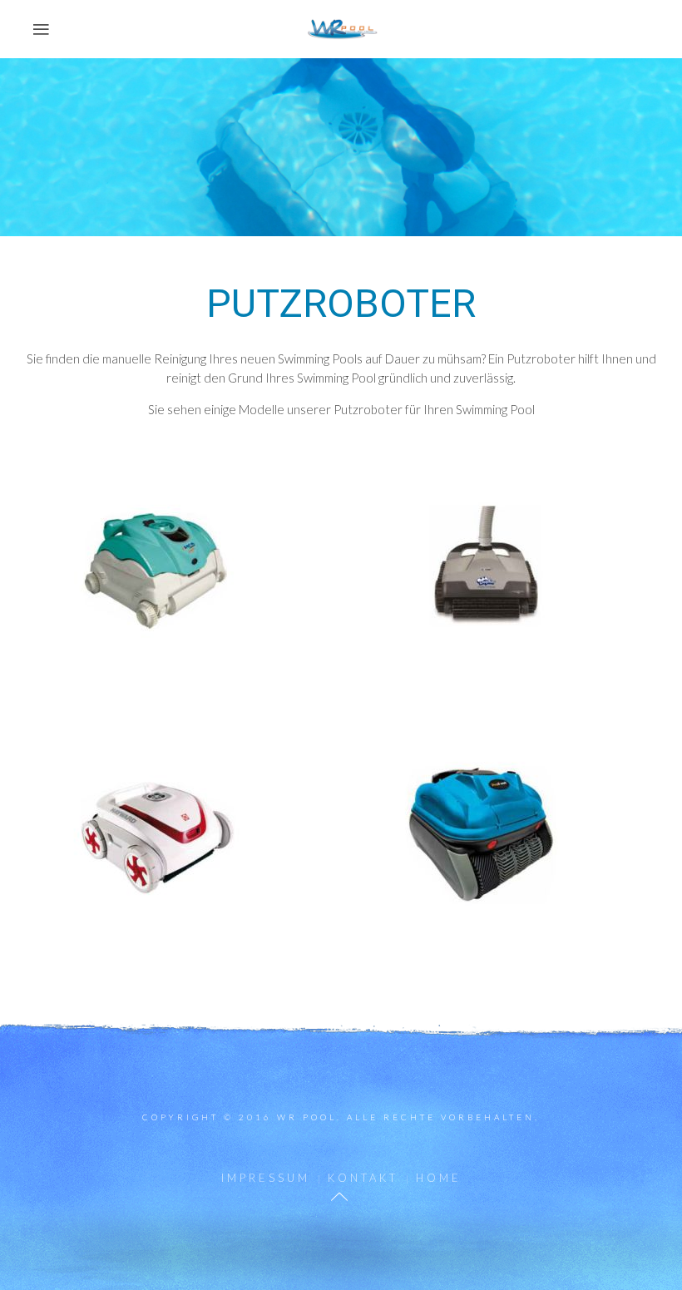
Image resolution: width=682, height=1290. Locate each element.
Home (439, 1177)
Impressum (265, 1177)
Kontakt (363, 1177)
